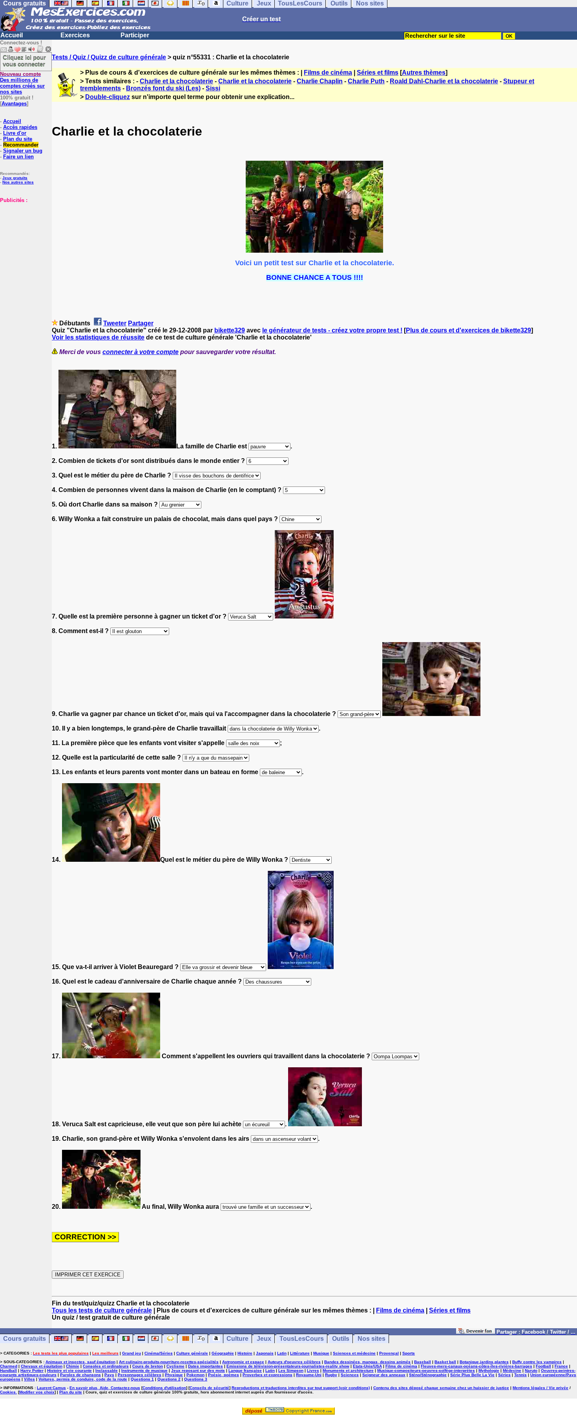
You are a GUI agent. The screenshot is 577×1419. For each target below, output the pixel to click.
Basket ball (445, 1362)
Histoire (244, 1353)
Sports (408, 1353)
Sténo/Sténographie (428, 1375)
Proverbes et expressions (267, 1375)
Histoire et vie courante (69, 1370)
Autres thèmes (424, 72)
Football (543, 1366)
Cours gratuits (24, 1338)
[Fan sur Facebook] (475, 1331)
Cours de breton (147, 1366)
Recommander (20, 145)
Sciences (350, 1375)
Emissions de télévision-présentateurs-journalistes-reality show (287, 1366)
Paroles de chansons (80, 1375)
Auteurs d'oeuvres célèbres (294, 1362)
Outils (340, 1338)
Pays (109, 1375)
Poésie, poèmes (223, 1375)
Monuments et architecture (348, 1370)
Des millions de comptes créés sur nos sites (22, 83)
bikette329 (229, 330)
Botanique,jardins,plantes (484, 1362)
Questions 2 (169, 1379)
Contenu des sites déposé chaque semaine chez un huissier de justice (441, 1388)
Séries (504, 1375)
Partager (140, 323)
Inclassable (106, 1370)
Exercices (75, 35)
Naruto (531, 1370)
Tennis (520, 1375)
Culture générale (192, 1353)
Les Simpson (290, 1370)
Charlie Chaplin (320, 81)
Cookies (8, 1392)
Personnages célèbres (139, 1375)
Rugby (331, 1375)
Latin (282, 1353)
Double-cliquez (107, 97)
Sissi (213, 88)
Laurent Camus (51, 1388)
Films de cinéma (328, 72)
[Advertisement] (23, 242)
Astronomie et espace (243, 1362)
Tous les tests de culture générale (102, 1310)
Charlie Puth (366, 81)
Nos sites (371, 1338)
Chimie (72, 1366)
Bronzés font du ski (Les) (163, 88)
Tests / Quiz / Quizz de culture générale (109, 57)
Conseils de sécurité (209, 1388)
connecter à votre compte (140, 352)
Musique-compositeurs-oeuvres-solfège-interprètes (426, 1370)
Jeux (264, 1338)
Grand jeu (131, 1353)
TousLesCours (301, 1338)
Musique (321, 1353)
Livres (313, 1370)
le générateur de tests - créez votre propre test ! (332, 330)
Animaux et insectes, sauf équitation (80, 1362)
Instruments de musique (144, 1370)
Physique (174, 1375)
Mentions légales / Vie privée (540, 1388)
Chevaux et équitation (41, 1366)
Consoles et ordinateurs (106, 1366)
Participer (135, 35)
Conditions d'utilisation (164, 1388)
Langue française (245, 1370)
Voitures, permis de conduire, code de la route (82, 1379)
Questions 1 (142, 1379)
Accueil (11, 35)
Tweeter (114, 323)
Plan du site (17, 139)
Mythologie (488, 1370)
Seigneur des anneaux (383, 1375)
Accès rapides (20, 127)
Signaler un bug (22, 151)
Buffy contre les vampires (537, 1362)
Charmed (8, 1366)
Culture (237, 1338)
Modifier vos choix (37, 1392)
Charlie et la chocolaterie (176, 81)
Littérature (300, 1353)
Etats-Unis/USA (367, 1366)
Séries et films (377, 72)
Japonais (265, 1353)
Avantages (14, 103)
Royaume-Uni (308, 1375)
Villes (29, 1379)
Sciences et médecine (354, 1353)
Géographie (223, 1353)
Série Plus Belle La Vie (472, 1375)
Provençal (389, 1353)
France (561, 1366)
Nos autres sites (18, 182)
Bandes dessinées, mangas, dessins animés (367, 1362)
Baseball (422, 1362)
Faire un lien (18, 157)
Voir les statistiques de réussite (98, 337)
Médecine (512, 1370)
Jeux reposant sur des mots (198, 1370)
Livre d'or (14, 133)
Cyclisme (175, 1366)
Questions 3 (195, 1379)
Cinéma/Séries (158, 1353)
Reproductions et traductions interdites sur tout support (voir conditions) (301, 1388)
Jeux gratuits (14, 178)
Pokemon (195, 1375)
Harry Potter (32, 1370)
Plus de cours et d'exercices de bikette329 (468, 330)
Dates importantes (205, 1366)
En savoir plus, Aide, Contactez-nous (104, 1388)
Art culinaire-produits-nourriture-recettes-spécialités (169, 1362)
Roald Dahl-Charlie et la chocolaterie (444, 81)
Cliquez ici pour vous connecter (24, 60)
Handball (8, 1370)
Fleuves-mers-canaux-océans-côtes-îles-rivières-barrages (476, 1366)
